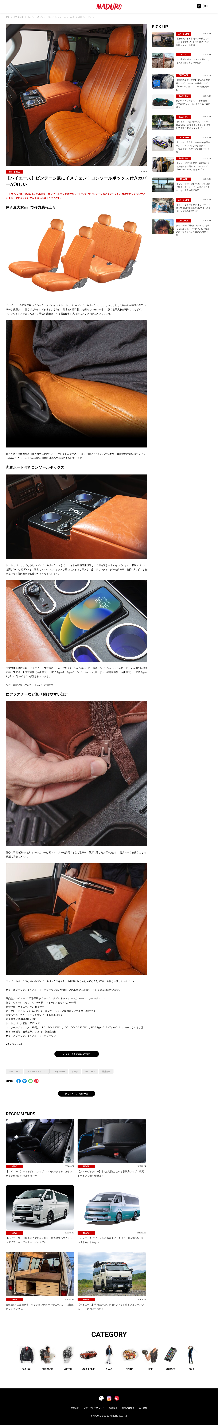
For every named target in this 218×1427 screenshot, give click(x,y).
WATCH (68, 1369)
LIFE (150, 1369)
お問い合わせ (128, 1408)
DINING (129, 1369)
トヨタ (75, 1071)
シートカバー (58, 1071)
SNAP (109, 1369)
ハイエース (90, 1071)
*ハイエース (14, 1071)
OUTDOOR (47, 1369)
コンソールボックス (36, 1071)
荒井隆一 (106, 1071)
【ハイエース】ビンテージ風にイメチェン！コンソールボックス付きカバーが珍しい (61, 17)
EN (205, 6)
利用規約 (75, 1408)
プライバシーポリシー (94, 1408)
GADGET (170, 1369)
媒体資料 (143, 1408)
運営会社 (113, 1408)
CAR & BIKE (18, 17)
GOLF (191, 1369)
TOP (7, 17)
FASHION (26, 1369)
